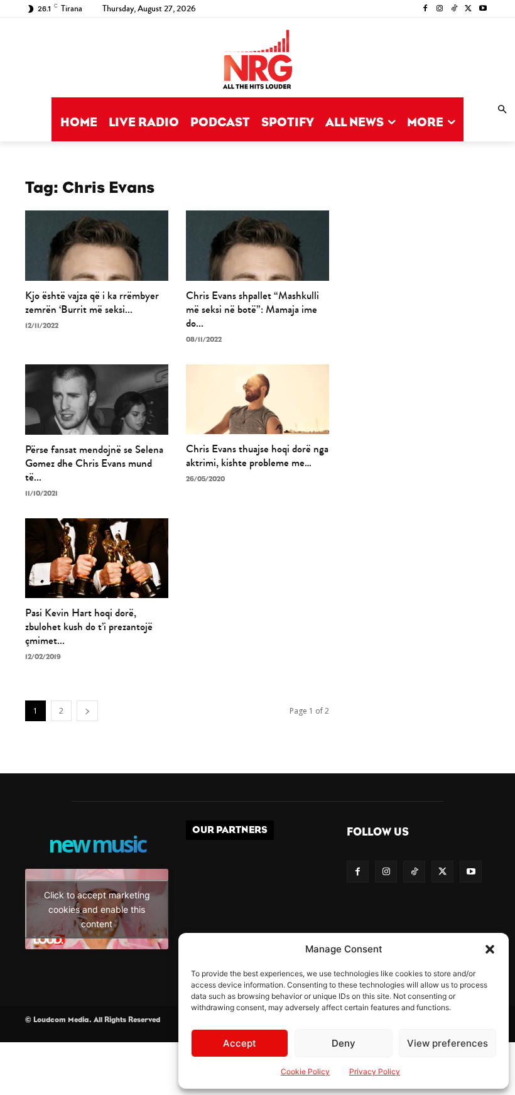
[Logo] (257, 60)
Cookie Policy (305, 1071)
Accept (239, 1043)
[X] (468, 9)
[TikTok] (454, 9)
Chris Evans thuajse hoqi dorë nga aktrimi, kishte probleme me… (257, 456)
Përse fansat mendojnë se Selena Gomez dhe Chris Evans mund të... (94, 463)
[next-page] (87, 710)
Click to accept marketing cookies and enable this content (97, 909)
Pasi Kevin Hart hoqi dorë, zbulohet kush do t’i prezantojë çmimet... (89, 626)
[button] (490, 949)
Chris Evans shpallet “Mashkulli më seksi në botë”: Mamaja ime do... (252, 309)
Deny (343, 1043)
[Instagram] (440, 9)
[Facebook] (425, 9)
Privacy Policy (374, 1071)
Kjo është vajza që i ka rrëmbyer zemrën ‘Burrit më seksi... (92, 302)
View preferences (447, 1043)
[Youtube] (482, 9)
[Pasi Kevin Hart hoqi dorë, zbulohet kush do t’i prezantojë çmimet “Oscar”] (96, 557)
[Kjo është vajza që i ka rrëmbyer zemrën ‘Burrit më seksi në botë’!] (96, 245)
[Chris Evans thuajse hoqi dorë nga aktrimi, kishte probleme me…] (257, 399)
